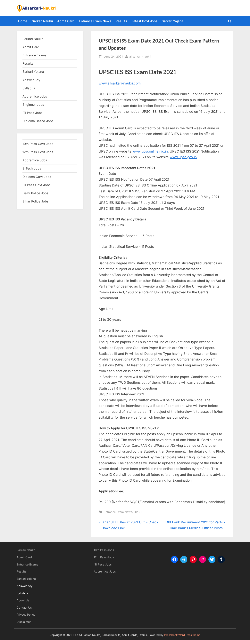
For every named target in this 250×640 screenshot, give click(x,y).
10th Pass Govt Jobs (37, 144)
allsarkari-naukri (140, 56)
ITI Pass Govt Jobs (36, 185)
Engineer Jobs (33, 105)
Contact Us (24, 607)
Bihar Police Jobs (35, 201)
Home (22, 21)
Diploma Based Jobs (38, 121)
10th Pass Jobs (104, 550)
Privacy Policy (26, 614)
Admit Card (65, 21)
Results (121, 21)
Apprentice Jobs (34, 96)
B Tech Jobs (31, 168)
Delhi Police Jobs (35, 193)
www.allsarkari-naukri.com (120, 83)
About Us (23, 600)
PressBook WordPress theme (182, 634)
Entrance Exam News (95, 21)
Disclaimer (24, 621)
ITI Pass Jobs (32, 113)
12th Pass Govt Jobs (37, 152)
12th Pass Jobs (104, 557)
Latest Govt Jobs (144, 21)
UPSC (138, 512)
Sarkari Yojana (172, 21)
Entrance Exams (27, 564)
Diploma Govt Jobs (36, 177)
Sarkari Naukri (42, 21)
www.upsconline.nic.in (150, 151)
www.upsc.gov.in (183, 157)
